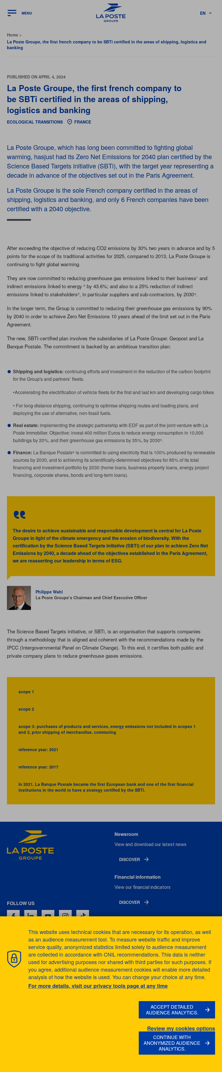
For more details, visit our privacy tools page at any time (98, 986)
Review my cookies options (181, 1028)
